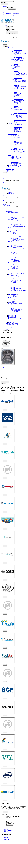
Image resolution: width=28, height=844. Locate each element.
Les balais (16, 69)
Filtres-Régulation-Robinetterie (12, 31)
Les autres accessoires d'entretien (20, 76)
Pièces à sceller (14, 79)
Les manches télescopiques (19, 73)
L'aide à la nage (17, 67)
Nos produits (6, 46)
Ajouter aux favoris (4, 382)
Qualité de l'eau (14, 144)
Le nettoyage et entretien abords (20, 86)
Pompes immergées (15, 158)
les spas (5, 344)
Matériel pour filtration (15, 59)
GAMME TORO (17, 125)
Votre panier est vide (10, 15)
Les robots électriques (18, 109)
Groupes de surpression (16, 157)
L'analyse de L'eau (17, 97)
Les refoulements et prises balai (20, 81)
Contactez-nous (9, 824)
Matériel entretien (14, 68)
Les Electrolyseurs (17, 54)
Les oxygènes (16, 90)
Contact (5, 172)
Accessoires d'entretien (18, 152)
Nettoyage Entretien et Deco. (17, 149)
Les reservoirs (14, 164)
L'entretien (16, 106)
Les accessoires (17, 137)
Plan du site (5, 831)
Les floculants (16, 95)
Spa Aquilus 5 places (5, 367)
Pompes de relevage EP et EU (17, 160)
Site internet (5, 838)
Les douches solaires (18, 50)
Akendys (20, 842)
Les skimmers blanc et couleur (20, 80)
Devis (4, 167)
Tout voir (5, 410)
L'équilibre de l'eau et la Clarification (18, 103)
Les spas (12, 114)
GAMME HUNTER (18, 127)
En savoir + (3, 383)
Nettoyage (16, 150)
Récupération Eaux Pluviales (11, 33)
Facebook (5, 840)
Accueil (5, 45)
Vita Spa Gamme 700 (18, 117)
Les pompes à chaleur (18, 57)
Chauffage (13, 55)
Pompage (8, 30)
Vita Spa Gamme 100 (18, 118)
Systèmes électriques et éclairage (17, 145)
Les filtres (16, 61)
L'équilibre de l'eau (17, 93)
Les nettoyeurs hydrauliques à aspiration (19, 272)
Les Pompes (13, 138)
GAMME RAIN (17, 129)
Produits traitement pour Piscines (17, 83)
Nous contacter (6, 330)
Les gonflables (17, 66)
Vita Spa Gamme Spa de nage (20, 120)
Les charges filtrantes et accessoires (18, 226)
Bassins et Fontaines (10, 29)
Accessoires (16, 121)
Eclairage (15, 148)
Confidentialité (6, 829)
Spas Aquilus (16, 122)
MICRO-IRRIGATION (16, 132)
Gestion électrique (17, 146)
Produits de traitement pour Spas (17, 100)
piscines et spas (7, 343)
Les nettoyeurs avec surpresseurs (20, 113)
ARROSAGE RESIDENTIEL (17, 124)
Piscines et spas (9, 26)
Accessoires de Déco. (18, 153)
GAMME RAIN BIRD (18, 128)
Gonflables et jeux (14, 65)
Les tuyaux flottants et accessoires (20, 74)
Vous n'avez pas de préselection (12, 13)
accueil (5, 340)
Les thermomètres (17, 75)
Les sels (15, 92)
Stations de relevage (15, 162)
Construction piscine (10, 169)
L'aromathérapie (17, 107)
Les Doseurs (16, 52)
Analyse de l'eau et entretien (19, 151)
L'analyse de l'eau (17, 101)
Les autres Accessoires (18, 99)
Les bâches (16, 136)
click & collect (6, 341)
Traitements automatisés (16, 51)
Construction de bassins (16, 135)
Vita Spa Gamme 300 (18, 115)
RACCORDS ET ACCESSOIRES (17, 131)
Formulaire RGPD (9, 171)
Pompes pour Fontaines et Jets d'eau (18, 299)
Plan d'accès (5, 837)
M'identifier (6, 812)
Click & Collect (6, 205)
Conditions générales (7, 830)
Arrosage (8, 27)
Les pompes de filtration (18, 60)
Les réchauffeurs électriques (19, 58)
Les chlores (16, 87)
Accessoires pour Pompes (16, 163)
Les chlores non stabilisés (19, 88)
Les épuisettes (16, 72)
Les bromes (16, 89)
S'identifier (11, 7)
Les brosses (16, 71)
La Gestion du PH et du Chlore (20, 53)
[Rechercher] (1, 39)
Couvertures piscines (18, 78)
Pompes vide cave (14, 159)
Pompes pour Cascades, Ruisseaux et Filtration (18, 143)
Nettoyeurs (13, 108)
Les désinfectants (17, 104)
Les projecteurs (17, 82)
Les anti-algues (17, 94)
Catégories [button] (5, 25)
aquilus (2, 372)
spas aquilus (6, 345)
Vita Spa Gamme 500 (18, 116)
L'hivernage (16, 96)
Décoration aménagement (16, 48)
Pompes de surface (15, 156)
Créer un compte (12, 8)
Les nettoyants (16, 85)
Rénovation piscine (10, 170)
